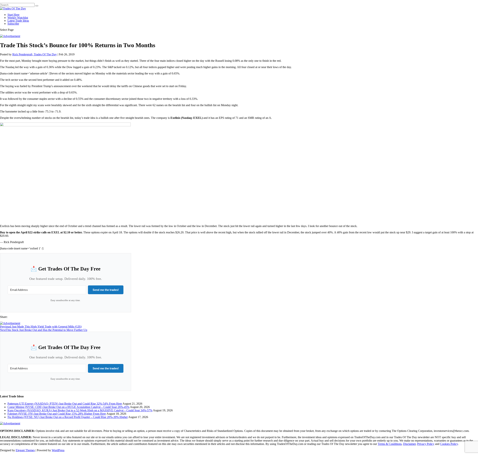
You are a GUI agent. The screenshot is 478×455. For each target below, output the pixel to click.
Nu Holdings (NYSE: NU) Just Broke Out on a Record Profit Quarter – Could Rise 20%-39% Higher (67, 417)
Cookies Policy (449, 443)
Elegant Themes (25, 450)
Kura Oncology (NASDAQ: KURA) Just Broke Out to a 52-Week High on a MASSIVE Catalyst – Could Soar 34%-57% (79, 410)
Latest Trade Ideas (18, 20)
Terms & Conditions (390, 443)
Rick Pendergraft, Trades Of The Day (34, 54)
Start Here (13, 14)
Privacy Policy (425, 443)
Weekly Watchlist (17, 17)
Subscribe (13, 23)
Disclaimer (409, 443)
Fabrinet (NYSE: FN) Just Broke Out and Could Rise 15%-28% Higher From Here (56, 413)
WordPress (58, 450)
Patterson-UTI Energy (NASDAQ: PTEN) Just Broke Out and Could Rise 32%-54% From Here (64, 403)
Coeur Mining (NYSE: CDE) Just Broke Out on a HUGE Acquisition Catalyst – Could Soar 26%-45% (68, 407)
